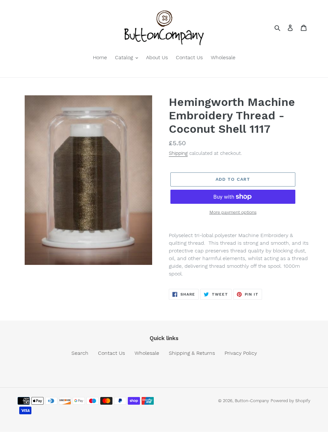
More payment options (233, 212)
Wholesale (147, 353)
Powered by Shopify (290, 400)
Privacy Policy (241, 353)
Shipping (178, 153)
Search (79, 353)
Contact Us (111, 353)
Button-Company (252, 400)
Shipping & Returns (192, 353)
